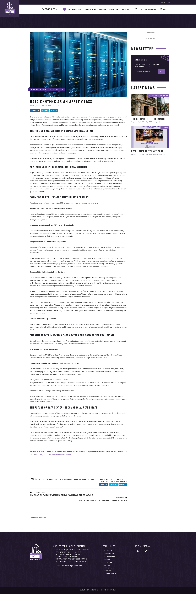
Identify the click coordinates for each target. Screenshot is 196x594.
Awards (125, 9)
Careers (102, 9)
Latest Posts (109, 550)
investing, (104, 479)
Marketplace (150, 9)
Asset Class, (41, 479)
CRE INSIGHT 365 (74, 9)
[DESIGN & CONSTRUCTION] (150, 104)
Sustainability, (120, 481)
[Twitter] (45, 111)
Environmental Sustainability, (86, 479)
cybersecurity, (53, 479)
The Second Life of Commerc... (149, 119)
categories (48, 9)
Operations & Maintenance (41, 89)
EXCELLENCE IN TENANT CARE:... (149, 151)
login (165, 9)
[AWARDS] (150, 137)
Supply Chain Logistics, (113, 480)
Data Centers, (66, 479)
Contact (107, 571)
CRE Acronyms (109, 556)
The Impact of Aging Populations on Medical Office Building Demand (61, 494)
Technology (58, 89)
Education (114, 9)
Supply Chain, (115, 479)
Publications (90, 9)
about (164, 2)
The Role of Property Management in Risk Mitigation (103, 500)
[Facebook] (35, 111)
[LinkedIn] (54, 111)
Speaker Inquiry (110, 574)
